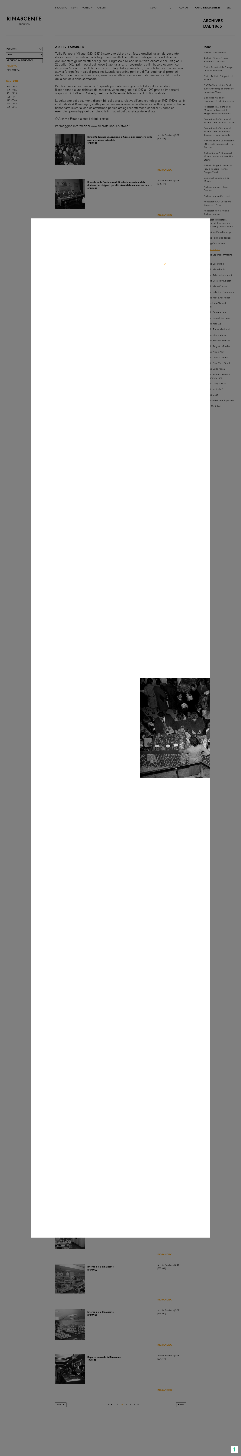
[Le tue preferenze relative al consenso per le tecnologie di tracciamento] (234, 1449)
